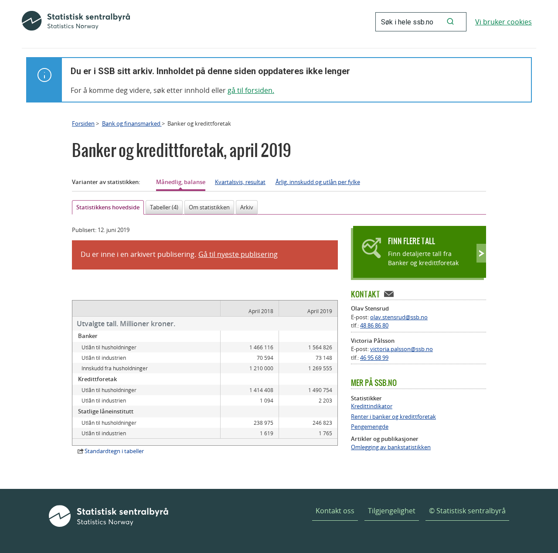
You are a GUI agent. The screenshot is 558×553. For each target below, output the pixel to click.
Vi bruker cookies (503, 22)
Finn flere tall (411, 241)
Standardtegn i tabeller (114, 451)
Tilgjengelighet (391, 510)
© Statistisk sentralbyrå (467, 510)
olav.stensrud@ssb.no (399, 317)
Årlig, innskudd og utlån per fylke (318, 182)
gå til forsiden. (251, 90)
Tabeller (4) (164, 207)
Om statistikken (209, 207)
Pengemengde (369, 426)
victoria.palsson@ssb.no (401, 349)
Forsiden (83, 123)
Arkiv (246, 207)
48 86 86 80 (374, 325)
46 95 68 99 (374, 358)
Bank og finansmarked (132, 123)
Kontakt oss (335, 510)
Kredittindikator (371, 406)
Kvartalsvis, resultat (240, 182)
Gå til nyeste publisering (238, 254)
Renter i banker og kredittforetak (393, 416)
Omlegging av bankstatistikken (391, 447)
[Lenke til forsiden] (76, 22)
